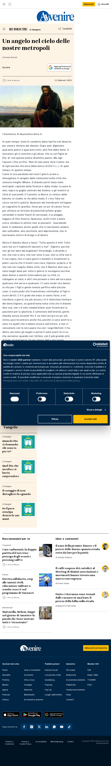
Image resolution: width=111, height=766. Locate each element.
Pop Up (48, 690)
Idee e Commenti (32, 670)
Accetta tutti (90, 419)
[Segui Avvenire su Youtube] (62, 727)
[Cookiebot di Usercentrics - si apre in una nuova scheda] (95, 345)
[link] (88, 4)
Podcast (6, 694)
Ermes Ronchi (11, 57)
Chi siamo (70, 670)
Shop (68, 694)
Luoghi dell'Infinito (53, 694)
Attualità (6, 675)
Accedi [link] (105, 4)
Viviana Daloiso (65, 557)
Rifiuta (55, 419)
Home (5, 670)
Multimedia (29, 694)
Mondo (5, 685)
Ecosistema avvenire (33, 699)
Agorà (5, 690)
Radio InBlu (92, 675)
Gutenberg (49, 680)
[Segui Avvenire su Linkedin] (47, 727)
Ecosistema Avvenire (75, 680)
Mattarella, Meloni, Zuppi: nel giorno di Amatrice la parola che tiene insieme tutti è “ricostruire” (18, 617)
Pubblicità (71, 685)
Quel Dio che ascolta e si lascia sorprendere (10, 471)
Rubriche (28, 690)
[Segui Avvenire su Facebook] (24, 727)
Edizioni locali (51, 670)
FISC (89, 685)
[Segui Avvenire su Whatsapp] (54, 727)
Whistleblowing (57, 742)
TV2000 (91, 680)
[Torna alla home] (4, 28)
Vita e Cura (29, 680)
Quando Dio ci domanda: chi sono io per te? (10, 446)
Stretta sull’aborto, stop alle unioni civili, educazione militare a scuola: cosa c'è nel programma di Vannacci (18, 585)
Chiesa (5, 699)
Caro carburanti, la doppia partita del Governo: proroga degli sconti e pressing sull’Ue (19, 555)
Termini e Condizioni (9, 743)
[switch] (42, 399)
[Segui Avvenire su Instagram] (31, 727)
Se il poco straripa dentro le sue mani (10, 513)
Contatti (70, 699)
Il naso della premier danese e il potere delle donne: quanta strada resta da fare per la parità (78, 549)
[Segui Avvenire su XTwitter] (39, 727)
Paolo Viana (63, 583)
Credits (70, 742)
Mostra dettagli (94, 410)
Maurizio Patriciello (67, 606)
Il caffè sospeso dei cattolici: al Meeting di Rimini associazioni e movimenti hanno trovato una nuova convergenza (77, 573)
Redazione (71, 675)
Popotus (48, 685)
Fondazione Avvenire (75, 690)
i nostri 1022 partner (20, 360)
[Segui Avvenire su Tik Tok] (69, 727)
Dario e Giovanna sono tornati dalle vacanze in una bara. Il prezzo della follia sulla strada (75, 598)
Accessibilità (41, 742)
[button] (4, 4)
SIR (89, 670)
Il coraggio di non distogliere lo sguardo (16, 492)
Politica (5, 680)
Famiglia (28, 685)
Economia (28, 675)
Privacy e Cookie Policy (25, 743)
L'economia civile (53, 675)
